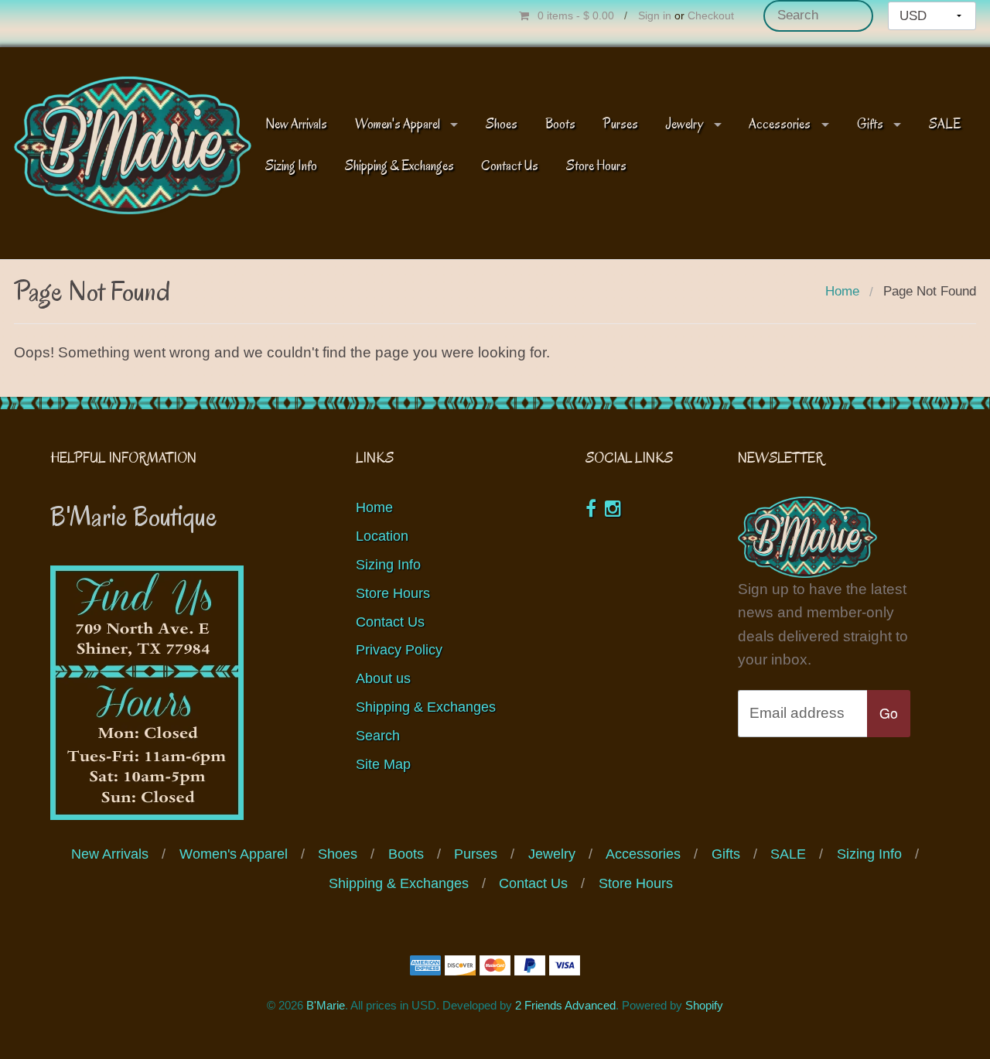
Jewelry (684, 124)
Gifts (870, 124)
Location (382, 536)
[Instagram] (613, 509)
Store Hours (596, 166)
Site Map (383, 764)
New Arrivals (296, 124)
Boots (560, 124)
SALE (945, 124)
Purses (620, 124)
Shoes (501, 124)
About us (383, 678)
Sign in (654, 15)
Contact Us (509, 166)
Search (378, 735)
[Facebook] (590, 509)
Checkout (711, 15)
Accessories (780, 124)
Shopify (704, 1005)
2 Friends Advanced (565, 1005)
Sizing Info (291, 166)
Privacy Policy (399, 650)
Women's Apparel (397, 124)
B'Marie (325, 1005)
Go (888, 713)
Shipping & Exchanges (399, 166)
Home (842, 291)
